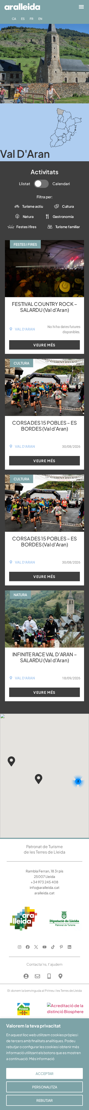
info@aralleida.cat (45, 887)
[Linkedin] (69, 946)
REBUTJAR (44, 1100)
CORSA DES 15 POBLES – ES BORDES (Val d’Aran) (44, 425)
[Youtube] (44, 946)
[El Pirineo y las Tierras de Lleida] (65, 1011)
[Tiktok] (52, 946)
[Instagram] (19, 946)
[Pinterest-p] (61, 946)
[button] (81, 6)
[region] (44, 1064)
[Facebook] (27, 946)
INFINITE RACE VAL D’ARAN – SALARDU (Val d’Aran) (44, 657)
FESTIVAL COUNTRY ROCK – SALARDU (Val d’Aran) (44, 307)
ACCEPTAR (44, 1073)
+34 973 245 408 (44, 882)
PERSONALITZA (44, 1087)
